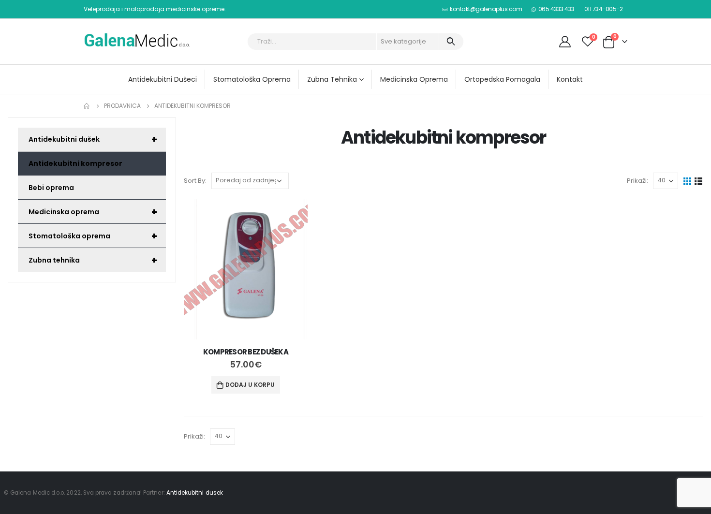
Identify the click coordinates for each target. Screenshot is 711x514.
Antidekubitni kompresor (75, 163)
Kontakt (570, 79)
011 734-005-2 (603, 9)
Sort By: (195, 180)
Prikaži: (637, 180)
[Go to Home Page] (87, 106)
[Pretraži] (450, 41)
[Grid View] (687, 180)
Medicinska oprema (414, 79)
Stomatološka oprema (252, 79)
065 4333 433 (556, 9)
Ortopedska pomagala (502, 79)
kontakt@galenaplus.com (486, 9)
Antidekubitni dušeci (162, 79)
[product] (246, 269)
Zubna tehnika (332, 79)
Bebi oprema (51, 187)
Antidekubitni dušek (93, 139)
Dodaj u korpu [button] (250, 385)
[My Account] (565, 41)
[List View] (698, 180)
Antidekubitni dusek (194, 493)
